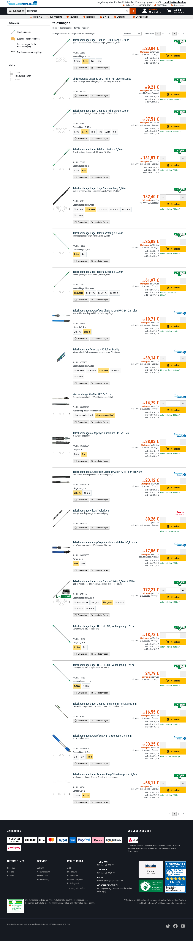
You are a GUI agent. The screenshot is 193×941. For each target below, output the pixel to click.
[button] (151, 11)
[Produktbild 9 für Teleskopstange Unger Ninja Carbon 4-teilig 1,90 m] (64, 209)
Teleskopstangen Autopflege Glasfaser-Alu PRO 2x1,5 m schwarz (107, 471)
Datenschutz (72, 875)
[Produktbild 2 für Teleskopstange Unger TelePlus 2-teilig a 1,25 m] (63, 253)
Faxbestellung (43, 879)
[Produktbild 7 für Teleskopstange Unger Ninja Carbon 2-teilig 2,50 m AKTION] (59, 602)
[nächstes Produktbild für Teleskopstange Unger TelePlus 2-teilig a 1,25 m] (69, 253)
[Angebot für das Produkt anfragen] (99, 68)
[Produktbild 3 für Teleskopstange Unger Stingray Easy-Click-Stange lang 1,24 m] (64, 794)
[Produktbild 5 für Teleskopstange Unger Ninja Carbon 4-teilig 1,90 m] (66, 207)
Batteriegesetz (73, 883)
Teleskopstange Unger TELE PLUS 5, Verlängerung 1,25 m (103, 664)
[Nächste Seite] (183, 33)
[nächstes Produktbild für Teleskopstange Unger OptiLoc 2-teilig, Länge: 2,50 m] (69, 59)
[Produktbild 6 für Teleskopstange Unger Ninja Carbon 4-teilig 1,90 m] (57, 209)
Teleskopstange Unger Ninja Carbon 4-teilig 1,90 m (99, 188)
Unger (17, 72)
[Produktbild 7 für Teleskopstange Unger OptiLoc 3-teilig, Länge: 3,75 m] (60, 132)
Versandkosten (43, 872)
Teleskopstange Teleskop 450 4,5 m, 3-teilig (96, 349)
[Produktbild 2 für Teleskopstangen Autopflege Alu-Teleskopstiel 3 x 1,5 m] (63, 755)
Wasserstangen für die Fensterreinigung (26, 45)
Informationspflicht (75, 879)
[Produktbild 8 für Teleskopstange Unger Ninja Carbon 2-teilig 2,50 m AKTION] (61, 602)
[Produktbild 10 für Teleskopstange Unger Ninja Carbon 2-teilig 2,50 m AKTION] (66, 602)
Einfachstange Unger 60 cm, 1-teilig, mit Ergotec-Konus (102, 78)
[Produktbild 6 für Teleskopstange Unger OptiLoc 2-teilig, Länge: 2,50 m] (57, 61)
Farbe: (78, 559)
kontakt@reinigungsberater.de (110, 880)
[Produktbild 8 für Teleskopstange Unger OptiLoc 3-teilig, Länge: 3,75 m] (63, 132)
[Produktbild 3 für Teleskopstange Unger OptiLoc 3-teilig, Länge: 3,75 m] (61, 129)
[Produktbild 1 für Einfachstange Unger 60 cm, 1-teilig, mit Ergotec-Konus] (60, 98)
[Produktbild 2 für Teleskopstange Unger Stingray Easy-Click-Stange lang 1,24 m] (61, 794)
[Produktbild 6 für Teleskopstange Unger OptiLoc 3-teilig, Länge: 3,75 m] (58, 132)
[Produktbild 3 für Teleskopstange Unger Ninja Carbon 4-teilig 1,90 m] (61, 207)
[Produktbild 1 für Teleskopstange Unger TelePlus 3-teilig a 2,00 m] (60, 292)
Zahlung (40, 868)
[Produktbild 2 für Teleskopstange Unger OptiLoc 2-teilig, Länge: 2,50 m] (59, 59)
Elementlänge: (82, 681)
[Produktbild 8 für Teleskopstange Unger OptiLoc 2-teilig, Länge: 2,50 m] (61, 61)
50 (163, 33)
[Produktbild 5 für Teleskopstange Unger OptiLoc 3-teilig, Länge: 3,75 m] (66, 129)
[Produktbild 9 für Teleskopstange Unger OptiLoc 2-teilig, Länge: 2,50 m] (64, 61)
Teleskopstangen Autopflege (29, 52)
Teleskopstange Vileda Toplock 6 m (91, 510)
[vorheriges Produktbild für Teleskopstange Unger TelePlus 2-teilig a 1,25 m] (53, 253)
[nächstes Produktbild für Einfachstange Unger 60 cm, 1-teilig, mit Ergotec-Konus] (69, 98)
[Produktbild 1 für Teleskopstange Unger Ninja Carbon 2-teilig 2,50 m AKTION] (57, 600)
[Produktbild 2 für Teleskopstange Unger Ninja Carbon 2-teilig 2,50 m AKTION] (59, 600)
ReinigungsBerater (23, 76)
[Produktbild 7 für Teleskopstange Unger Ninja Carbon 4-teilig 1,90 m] (59, 209)
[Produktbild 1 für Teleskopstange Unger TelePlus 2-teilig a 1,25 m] (60, 253)
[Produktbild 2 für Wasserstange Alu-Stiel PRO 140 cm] (63, 414)
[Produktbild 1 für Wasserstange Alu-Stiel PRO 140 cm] (60, 414)
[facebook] (175, 926)
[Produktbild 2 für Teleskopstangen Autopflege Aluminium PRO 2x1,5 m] (63, 453)
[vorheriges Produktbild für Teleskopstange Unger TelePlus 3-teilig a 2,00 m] (53, 291)
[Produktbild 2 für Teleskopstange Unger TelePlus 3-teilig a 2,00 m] (63, 292)
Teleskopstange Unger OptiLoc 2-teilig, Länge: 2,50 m (101, 39)
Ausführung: (87, 410)
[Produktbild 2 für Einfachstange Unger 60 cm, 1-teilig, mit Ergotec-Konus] (63, 98)
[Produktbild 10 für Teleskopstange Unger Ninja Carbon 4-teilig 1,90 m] (66, 209)
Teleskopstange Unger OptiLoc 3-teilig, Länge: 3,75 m (101, 110)
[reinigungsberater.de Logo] (22, 3)
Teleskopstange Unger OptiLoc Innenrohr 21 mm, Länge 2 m (105, 703)
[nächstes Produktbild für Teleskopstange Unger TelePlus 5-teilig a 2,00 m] (69, 169)
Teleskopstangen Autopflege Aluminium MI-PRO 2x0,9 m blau (105, 542)
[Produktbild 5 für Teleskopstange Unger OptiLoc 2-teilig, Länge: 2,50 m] (66, 59)
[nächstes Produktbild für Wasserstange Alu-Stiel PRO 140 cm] (69, 414)
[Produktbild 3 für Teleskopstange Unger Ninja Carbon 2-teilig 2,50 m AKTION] (61, 600)
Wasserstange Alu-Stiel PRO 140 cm (92, 394)
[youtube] (183, 926)
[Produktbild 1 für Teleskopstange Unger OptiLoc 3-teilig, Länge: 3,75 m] (57, 129)
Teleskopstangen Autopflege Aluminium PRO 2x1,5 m (101, 433)
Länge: (79, 327)
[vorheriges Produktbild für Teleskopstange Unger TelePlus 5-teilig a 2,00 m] (53, 169)
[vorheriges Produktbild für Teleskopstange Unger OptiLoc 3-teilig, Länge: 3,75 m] (53, 130)
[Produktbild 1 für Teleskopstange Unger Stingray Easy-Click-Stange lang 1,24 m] (59, 794)
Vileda (17, 79)
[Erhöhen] (183, 49)
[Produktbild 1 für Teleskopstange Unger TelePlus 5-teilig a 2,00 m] (60, 169)
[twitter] (168, 926)
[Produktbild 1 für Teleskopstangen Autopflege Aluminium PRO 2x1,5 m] (60, 453)
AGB (69, 868)
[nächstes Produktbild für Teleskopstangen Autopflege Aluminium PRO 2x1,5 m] (69, 453)
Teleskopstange (23, 32)
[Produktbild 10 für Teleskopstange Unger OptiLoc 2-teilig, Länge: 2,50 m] (66, 61)
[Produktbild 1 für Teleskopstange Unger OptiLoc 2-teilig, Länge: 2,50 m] (57, 59)
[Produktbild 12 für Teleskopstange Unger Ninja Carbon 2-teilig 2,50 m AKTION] (63, 604)
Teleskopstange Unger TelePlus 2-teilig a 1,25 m (98, 233)
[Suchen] (133, 11)
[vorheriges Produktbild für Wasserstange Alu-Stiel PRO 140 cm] (53, 414)
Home (54, 28)
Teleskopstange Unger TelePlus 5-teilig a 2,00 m (98, 149)
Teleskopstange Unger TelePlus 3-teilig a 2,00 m (98, 271)
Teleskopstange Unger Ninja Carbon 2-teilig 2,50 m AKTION (104, 581)
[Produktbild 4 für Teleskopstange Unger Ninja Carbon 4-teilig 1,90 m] (64, 207)
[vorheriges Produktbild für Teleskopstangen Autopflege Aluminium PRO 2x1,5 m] (53, 453)
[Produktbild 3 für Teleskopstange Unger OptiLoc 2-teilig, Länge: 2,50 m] (61, 59)
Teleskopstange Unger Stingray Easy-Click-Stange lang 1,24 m (105, 774)
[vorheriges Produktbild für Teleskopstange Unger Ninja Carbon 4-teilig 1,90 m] (53, 209)
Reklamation (42, 875)
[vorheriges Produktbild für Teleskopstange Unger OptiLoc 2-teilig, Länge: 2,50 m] (53, 59)
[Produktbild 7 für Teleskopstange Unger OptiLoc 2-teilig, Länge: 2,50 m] (59, 61)
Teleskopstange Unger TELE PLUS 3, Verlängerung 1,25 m (103, 626)
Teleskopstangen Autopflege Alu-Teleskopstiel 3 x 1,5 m (102, 735)
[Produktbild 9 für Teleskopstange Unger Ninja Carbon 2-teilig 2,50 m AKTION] (64, 602)
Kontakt (10, 872)
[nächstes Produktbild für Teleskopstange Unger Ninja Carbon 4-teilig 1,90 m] (69, 209)
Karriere (10, 875)
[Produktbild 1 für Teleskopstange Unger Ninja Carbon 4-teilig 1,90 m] (57, 207)
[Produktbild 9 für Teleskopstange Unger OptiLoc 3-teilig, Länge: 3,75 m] (65, 132)
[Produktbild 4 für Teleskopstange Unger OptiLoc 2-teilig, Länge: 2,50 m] (64, 59)
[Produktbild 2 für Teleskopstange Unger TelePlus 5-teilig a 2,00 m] (63, 169)
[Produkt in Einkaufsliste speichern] (81, 68)
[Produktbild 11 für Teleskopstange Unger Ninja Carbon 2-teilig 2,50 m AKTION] (60, 604)
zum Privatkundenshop (175, 2)
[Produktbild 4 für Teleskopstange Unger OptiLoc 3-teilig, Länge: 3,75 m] (64, 129)
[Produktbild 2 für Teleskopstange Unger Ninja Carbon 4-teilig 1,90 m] (59, 207)
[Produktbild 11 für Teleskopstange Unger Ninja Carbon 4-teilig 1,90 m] (60, 211)
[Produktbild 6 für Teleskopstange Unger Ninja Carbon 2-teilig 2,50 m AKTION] (57, 602)
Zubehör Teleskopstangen (28, 38)
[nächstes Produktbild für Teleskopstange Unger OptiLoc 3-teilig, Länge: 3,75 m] (69, 130)
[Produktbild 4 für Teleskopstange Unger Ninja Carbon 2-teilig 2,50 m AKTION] (64, 600)
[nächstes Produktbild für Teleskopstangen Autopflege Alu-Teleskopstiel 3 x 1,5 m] (69, 755)
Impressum (72, 872)
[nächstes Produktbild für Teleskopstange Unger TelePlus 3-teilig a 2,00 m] (69, 291)
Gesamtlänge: (81, 56)
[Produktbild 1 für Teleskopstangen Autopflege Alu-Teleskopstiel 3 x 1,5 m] (60, 755)
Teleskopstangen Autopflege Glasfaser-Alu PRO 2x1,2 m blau (105, 310)
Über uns (11, 868)
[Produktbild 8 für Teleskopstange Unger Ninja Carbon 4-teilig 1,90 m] (61, 209)
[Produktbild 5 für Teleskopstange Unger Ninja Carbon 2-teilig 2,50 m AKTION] (66, 600)
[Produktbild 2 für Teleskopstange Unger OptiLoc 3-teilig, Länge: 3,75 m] (59, 129)
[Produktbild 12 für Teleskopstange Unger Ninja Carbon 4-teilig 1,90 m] (63, 211)
